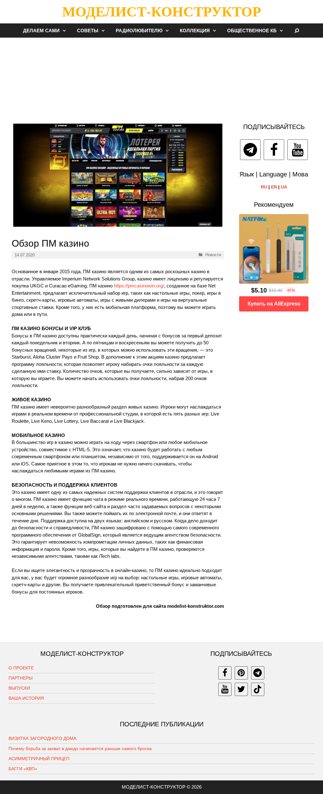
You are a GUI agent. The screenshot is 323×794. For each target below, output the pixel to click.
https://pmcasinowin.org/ (139, 285)
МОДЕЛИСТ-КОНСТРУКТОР (161, 12)
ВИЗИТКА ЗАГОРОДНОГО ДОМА (42, 738)
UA (284, 186)
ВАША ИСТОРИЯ (26, 698)
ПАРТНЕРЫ (20, 677)
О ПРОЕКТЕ (21, 667)
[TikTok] (257, 689)
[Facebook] (274, 149)
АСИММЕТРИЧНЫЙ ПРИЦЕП (39, 758)
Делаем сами (41, 30)
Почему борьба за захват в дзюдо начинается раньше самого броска (80, 748)
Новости (213, 254)
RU (264, 186)
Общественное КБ (252, 30)
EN (274, 186)
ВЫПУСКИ (19, 688)
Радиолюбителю (139, 30)
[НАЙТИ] (297, 30)
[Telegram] (250, 149)
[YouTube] (297, 149)
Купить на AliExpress (274, 303)
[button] (66, 30)
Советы (87, 30)
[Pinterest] (241, 673)
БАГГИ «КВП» (23, 768)
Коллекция (195, 30)
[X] (241, 689)
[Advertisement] (161, 77)
